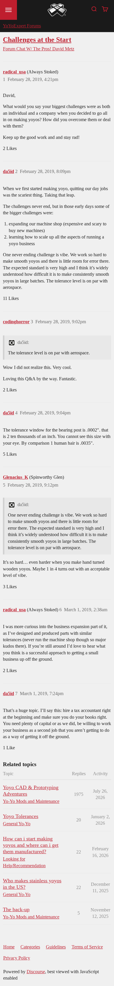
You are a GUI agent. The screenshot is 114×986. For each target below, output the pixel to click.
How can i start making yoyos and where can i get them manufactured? (30, 845)
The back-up (16, 909)
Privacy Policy (16, 957)
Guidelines (56, 946)
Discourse (36, 971)
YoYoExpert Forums (22, 25)
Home (9, 946)
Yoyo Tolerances (20, 816)
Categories (30, 946)
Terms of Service (87, 946)
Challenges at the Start (37, 39)
